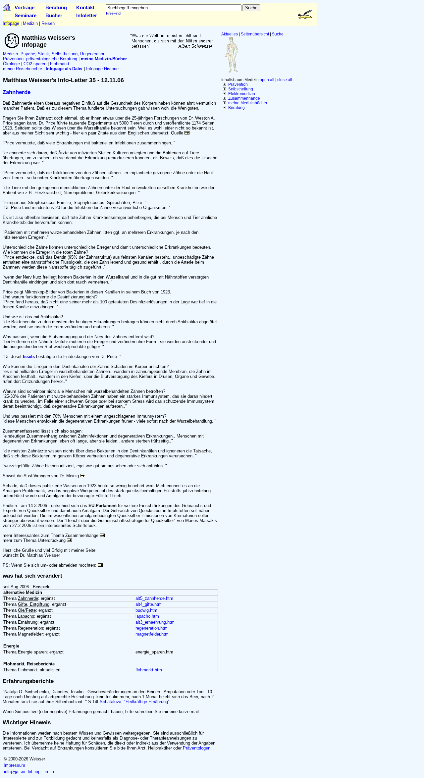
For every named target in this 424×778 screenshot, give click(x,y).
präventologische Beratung (51, 58)
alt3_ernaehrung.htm (155, 622)
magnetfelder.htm (152, 634)
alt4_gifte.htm (148, 604)
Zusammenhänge (244, 98)
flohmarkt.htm (148, 669)
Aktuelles (229, 34)
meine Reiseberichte (22, 68)
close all (284, 80)
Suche (278, 34)
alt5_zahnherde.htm (154, 598)
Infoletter (86, 15)
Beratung (56, 7)
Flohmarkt (59, 63)
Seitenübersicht (255, 34)
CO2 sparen (35, 63)
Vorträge (24, 7)
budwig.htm (146, 610)
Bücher (53, 15)
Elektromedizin (241, 93)
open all (267, 80)
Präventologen (196, 748)
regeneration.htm (151, 628)
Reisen (48, 23)
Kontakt (85, 7)
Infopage (11, 23)
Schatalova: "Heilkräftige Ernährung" (135, 701)
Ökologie (11, 63)
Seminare (25, 15)
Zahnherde (16, 92)
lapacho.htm (147, 616)
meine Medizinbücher (247, 103)
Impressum (14, 765)
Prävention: (14, 58)
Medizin (30, 23)
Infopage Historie (102, 68)
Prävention (238, 84)
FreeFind (113, 13)
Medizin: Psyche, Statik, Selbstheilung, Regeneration (54, 53)
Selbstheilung (240, 89)
